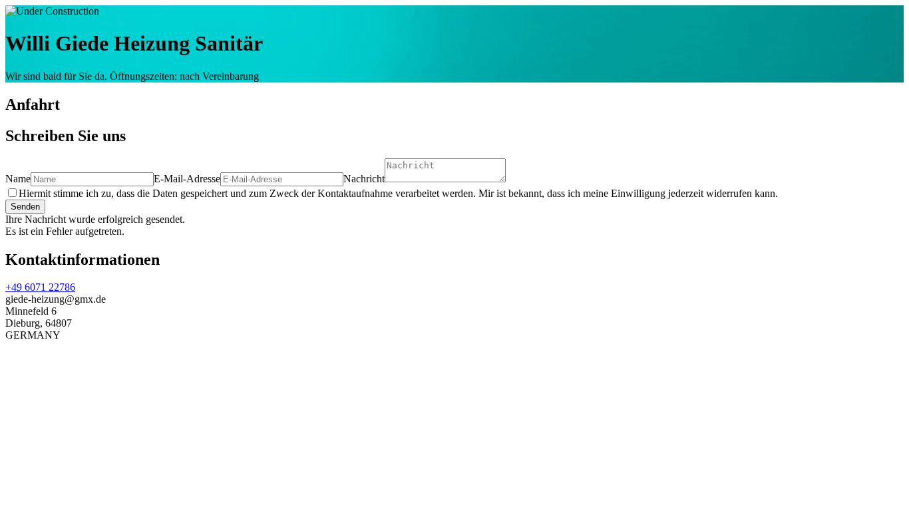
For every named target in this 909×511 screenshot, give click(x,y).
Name (18, 178)
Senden (25, 207)
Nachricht (364, 178)
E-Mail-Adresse (187, 178)
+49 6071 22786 (40, 287)
